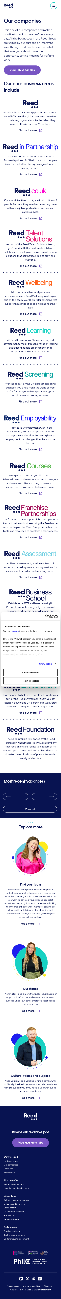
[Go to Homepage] (17, 5)
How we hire (9, 1172)
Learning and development (16, 1188)
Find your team (11, 1161)
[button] (53, 5)
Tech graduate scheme (15, 1235)
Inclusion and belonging (14, 1204)
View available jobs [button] (30, 1142)
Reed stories (9, 1215)
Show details (45, 664)
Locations (8, 1168)
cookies (15, 631)
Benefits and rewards (14, 1184)
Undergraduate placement (16, 1239)
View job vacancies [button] (22, 70)
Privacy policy (13, 1286)
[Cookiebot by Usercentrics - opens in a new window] (45, 616)
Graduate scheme (12, 1231)
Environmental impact (14, 1211)
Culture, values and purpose (17, 1200)
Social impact (10, 1207)
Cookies (48, 1286)
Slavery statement (42, 1289)
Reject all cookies (30, 681)
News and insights (12, 1219)
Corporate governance (20, 1289)
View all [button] (30, 809)
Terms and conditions (31, 1286)
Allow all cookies (30, 672)
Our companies (11, 1165)
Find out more (28, 130)
